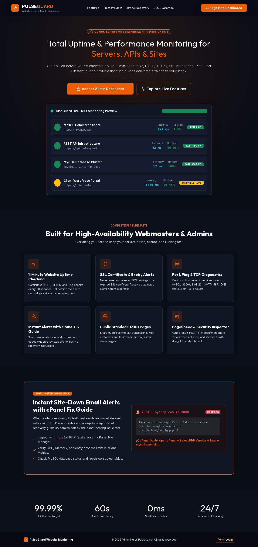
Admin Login (225, 539)
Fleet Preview (113, 7)
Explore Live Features (166, 89)
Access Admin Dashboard (103, 89)
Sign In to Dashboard (226, 8)
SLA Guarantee (164, 7)
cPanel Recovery (137, 7)
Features (93, 7)
